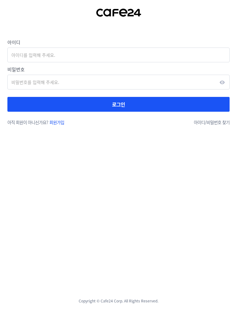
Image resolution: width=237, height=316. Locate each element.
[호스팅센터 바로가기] (119, 12)
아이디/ (200, 122)
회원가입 (56, 122)
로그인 (118, 104)
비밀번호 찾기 (218, 122)
